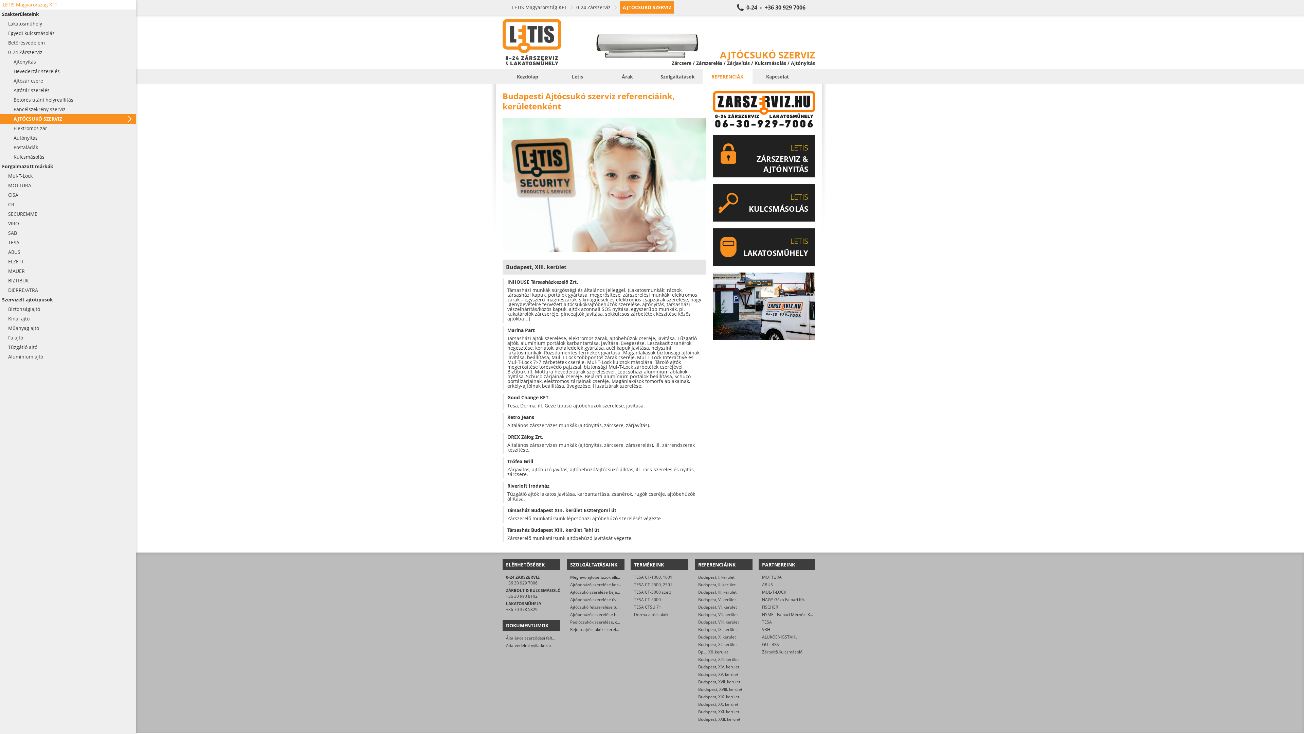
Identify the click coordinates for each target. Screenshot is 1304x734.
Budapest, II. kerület (717, 585)
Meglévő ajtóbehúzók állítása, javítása (606, 577)
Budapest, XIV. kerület (718, 667)
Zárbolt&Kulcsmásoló (782, 652)
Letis (577, 76)
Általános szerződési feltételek (535, 638)
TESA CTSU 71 (647, 607)
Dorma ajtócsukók (651, 614)
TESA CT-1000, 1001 (653, 577)
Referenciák (727, 76)
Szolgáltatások (677, 76)
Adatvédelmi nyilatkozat (528, 645)
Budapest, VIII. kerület (718, 622)
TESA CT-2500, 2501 (653, 585)
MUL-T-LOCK (774, 592)
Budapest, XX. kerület (718, 704)
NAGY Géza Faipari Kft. (783, 599)
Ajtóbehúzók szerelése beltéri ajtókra (605, 614)
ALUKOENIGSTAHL (779, 637)
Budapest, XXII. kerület (719, 719)
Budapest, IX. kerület (717, 629)
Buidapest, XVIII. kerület (720, 689)
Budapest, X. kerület (717, 637)
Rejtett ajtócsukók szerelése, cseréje (604, 629)
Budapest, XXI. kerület (718, 712)
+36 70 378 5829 (522, 609)
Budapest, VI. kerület (717, 607)
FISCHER (770, 607)
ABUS (767, 585)
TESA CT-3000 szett (652, 592)
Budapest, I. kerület (716, 577)
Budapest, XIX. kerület (718, 697)
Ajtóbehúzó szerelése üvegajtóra (601, 599)
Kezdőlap (527, 76)
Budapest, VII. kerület (718, 614)
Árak (627, 76)
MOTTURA (772, 577)
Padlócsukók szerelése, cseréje (599, 622)
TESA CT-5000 (647, 599)
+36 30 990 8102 (522, 596)
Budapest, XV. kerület (718, 674)
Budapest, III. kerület (717, 592)
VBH (766, 629)
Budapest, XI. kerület (717, 644)
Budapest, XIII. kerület (718, 659)
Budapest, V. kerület (717, 599)
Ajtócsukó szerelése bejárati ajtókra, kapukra (612, 592)
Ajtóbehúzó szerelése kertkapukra (602, 585)
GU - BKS (770, 644)
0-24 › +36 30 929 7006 (775, 7)
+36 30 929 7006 (522, 583)
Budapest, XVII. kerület (719, 682)
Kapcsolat (777, 76)
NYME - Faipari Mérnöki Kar (788, 614)
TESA (767, 622)
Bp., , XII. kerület (713, 652)
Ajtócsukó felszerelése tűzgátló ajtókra (606, 607)
